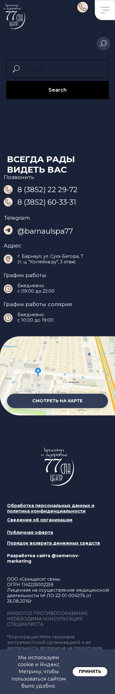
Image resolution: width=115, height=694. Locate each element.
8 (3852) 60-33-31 (46, 202)
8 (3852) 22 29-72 (47, 189)
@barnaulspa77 (45, 231)
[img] (82, 7)
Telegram (17, 217)
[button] (53, 543)
